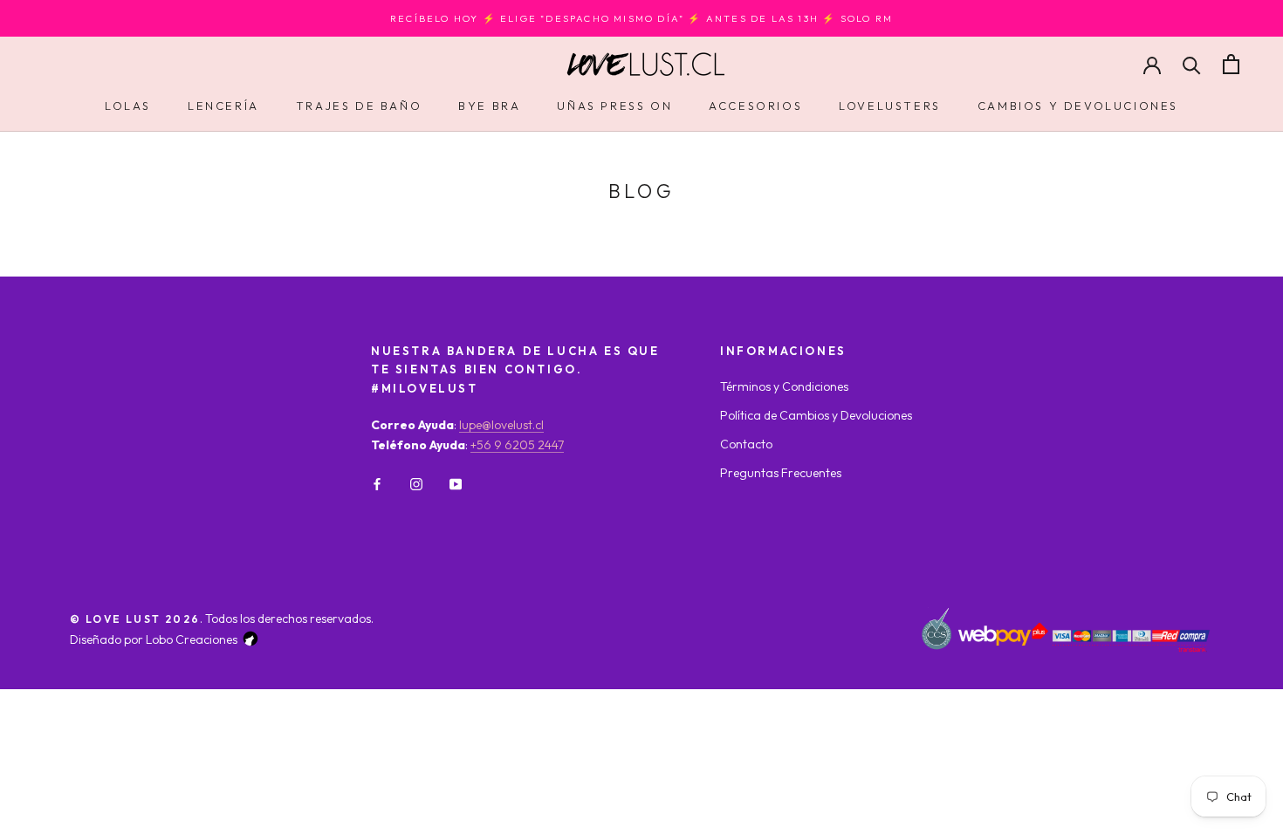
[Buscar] (1192, 64)
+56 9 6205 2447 (517, 445)
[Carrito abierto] (1231, 64)
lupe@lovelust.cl (501, 425)
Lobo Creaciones (191, 639)
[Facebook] (377, 483)
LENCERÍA (223, 106)
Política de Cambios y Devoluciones (816, 415)
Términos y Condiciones (784, 386)
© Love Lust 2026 (135, 619)
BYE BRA (489, 106)
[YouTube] (455, 483)
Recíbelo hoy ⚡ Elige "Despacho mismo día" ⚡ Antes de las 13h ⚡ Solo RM (641, 18)
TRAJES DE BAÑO (359, 106)
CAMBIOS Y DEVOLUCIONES (1078, 106)
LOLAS (128, 106)
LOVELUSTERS (890, 106)
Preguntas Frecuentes (780, 473)
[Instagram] (416, 483)
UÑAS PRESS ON (614, 106)
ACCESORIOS (755, 106)
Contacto (746, 444)
